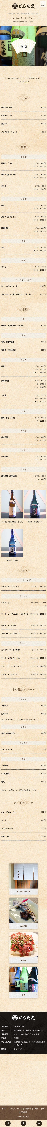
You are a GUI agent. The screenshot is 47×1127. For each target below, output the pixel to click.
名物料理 (23, 926)
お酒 (23, 995)
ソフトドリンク (23, 81)
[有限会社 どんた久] (23, 6)
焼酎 (13, 78)
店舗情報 (23, 1112)
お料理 (23, 960)
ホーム (4, 1109)
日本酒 (18, 78)
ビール (7, 78)
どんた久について (23, 892)
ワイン (25, 78)
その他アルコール (35, 78)
